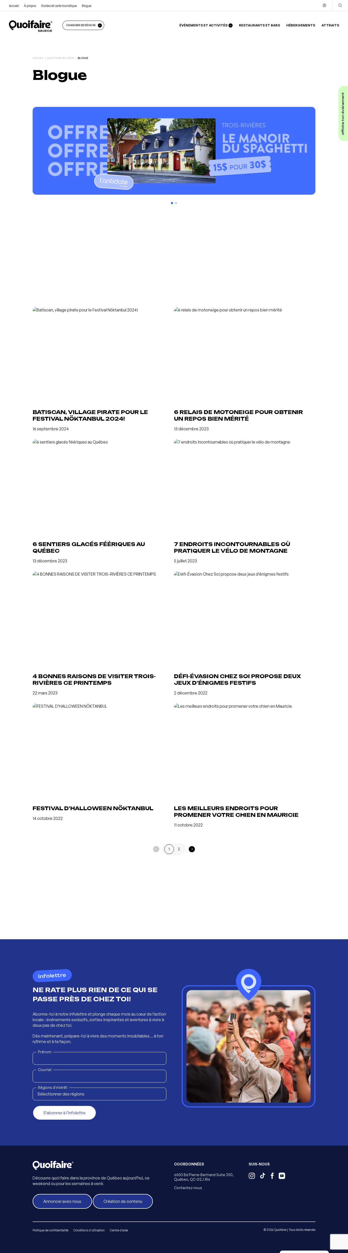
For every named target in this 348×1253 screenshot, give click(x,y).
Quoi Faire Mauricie (60, 58)
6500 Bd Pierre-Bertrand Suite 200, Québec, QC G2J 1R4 (204, 1177)
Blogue (86, 6)
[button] (172, 203)
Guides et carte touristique (59, 6)
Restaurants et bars (259, 25)
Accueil (14, 6)
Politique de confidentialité (50, 1230)
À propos (30, 6)
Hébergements (300, 25)
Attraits (330, 25)
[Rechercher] (340, 5)
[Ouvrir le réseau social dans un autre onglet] (252, 1176)
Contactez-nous (188, 1188)
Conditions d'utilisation (89, 1230)
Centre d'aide (119, 1230)
